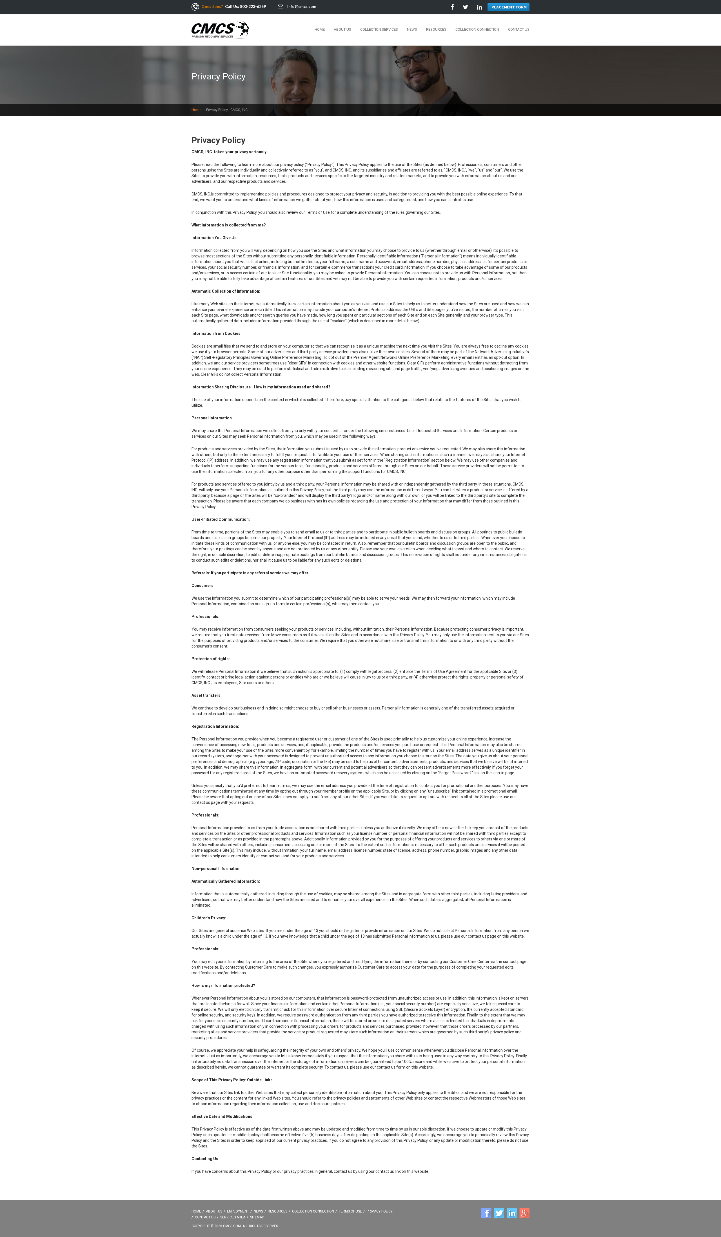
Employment (238, 1211)
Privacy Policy (380, 1211)
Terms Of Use (350, 1211)
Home (320, 29)
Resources (436, 29)
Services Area (232, 1217)
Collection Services (379, 29)
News (412, 29)
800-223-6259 (253, 6)
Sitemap (257, 1217)
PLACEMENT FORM (509, 7)
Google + (524, 1213)
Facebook (486, 1213)
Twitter (499, 1213)
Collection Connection (477, 29)
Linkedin (512, 1213)
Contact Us (518, 29)
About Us (342, 29)
